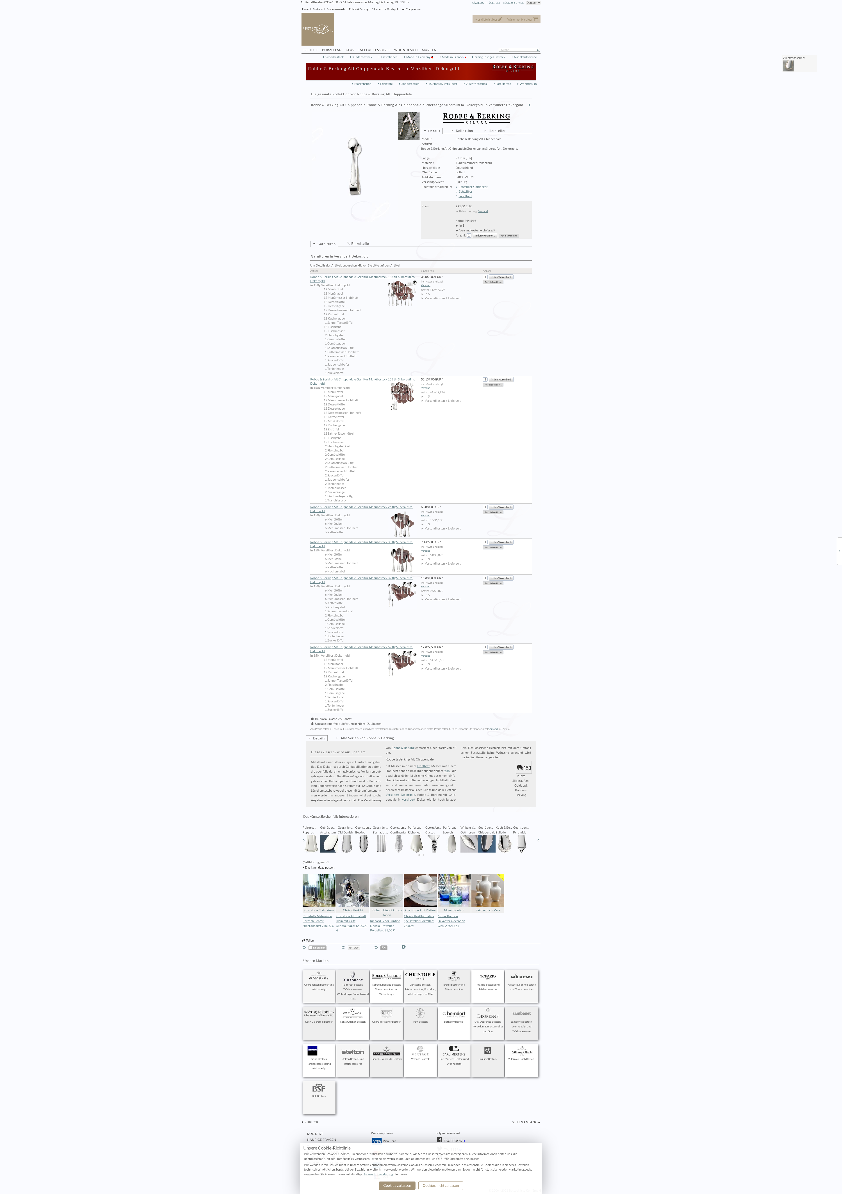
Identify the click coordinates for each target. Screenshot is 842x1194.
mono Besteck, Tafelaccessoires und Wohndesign (319, 1063)
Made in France (453, 57)
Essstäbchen (389, 57)
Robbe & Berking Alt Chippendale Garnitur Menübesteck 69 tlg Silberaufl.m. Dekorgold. (361, 649)
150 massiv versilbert (442, 83)
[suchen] (540, 50)
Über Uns (494, 2)
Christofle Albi (353, 910)
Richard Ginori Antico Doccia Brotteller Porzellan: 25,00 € (385, 925)
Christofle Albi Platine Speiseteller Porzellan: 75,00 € (419, 920)
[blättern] (304, 840)
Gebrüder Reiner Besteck (386, 1021)
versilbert (465, 196)
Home (305, 9)
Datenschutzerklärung (378, 1174)
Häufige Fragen (321, 1139)
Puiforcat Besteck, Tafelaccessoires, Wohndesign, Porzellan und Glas (353, 991)
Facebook (452, 1140)
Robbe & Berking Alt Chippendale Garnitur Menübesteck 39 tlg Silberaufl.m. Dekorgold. (361, 580)
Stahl (447, 771)
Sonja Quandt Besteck (353, 1021)
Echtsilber (466, 191)
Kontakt (315, 1133)
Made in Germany (418, 57)
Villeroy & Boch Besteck (521, 1059)
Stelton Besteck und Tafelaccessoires (353, 1061)
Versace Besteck (420, 1059)
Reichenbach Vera (488, 910)
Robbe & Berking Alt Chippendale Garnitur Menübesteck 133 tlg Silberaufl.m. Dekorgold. (362, 279)
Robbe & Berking (358, 9)
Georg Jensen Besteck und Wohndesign (319, 987)
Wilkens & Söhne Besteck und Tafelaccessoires (521, 987)
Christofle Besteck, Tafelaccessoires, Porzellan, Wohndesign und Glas (420, 989)
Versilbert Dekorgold (400, 794)
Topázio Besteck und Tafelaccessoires (488, 987)
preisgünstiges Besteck (490, 57)
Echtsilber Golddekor (473, 186)
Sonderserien (410, 83)
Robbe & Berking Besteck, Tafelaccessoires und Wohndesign (386, 989)
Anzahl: (461, 235)
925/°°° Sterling (476, 83)
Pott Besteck (420, 1021)
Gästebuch (479, 2)
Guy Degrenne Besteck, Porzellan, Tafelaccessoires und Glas (488, 1026)
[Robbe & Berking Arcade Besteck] (839, 551)
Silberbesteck (334, 57)
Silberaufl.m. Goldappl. (385, 9)
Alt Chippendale (411, 9)
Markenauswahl (336, 9)
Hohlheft (423, 766)
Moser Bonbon (454, 910)
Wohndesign (528, 83)
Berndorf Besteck (454, 1021)
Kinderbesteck (362, 57)
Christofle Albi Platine (420, 910)
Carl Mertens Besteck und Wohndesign (454, 1061)
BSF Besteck (319, 1096)
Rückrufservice (513, 2)
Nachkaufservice (525, 57)
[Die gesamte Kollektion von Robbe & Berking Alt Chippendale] (529, 105)
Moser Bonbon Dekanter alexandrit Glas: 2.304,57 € (451, 920)
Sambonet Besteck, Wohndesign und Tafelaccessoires (522, 1026)
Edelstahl (386, 83)
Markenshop (362, 83)
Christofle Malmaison (319, 910)
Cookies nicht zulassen (441, 1185)
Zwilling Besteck (488, 1059)
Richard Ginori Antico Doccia (387, 912)
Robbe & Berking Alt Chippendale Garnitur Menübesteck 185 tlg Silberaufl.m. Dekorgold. (362, 381)
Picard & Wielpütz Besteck (387, 1059)
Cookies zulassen (397, 1185)
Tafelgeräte (503, 83)
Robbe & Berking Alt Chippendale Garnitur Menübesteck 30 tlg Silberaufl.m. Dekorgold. (361, 544)
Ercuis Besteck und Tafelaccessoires (454, 987)
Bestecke (318, 9)
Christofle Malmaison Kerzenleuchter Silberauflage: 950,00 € (318, 920)
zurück (311, 1122)
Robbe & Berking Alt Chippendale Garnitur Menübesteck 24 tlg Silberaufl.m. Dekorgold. (361, 509)
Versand (483, 211)
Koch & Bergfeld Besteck (319, 1021)
